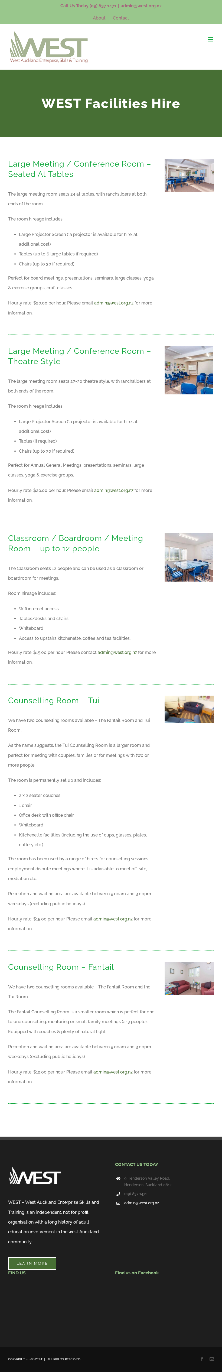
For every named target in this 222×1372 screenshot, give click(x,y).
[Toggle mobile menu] (211, 39)
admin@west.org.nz (141, 5)
